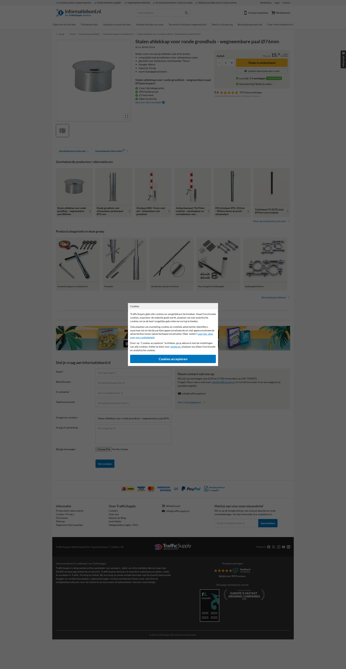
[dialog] (173, 334)
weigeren (175, 346)
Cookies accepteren (173, 359)
